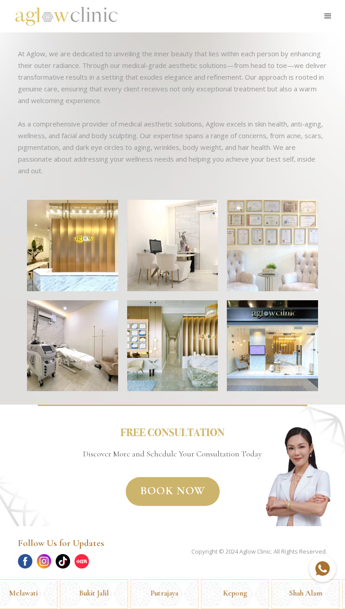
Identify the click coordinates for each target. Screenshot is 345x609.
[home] (66, 16)
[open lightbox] (72, 245)
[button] (327, 16)
